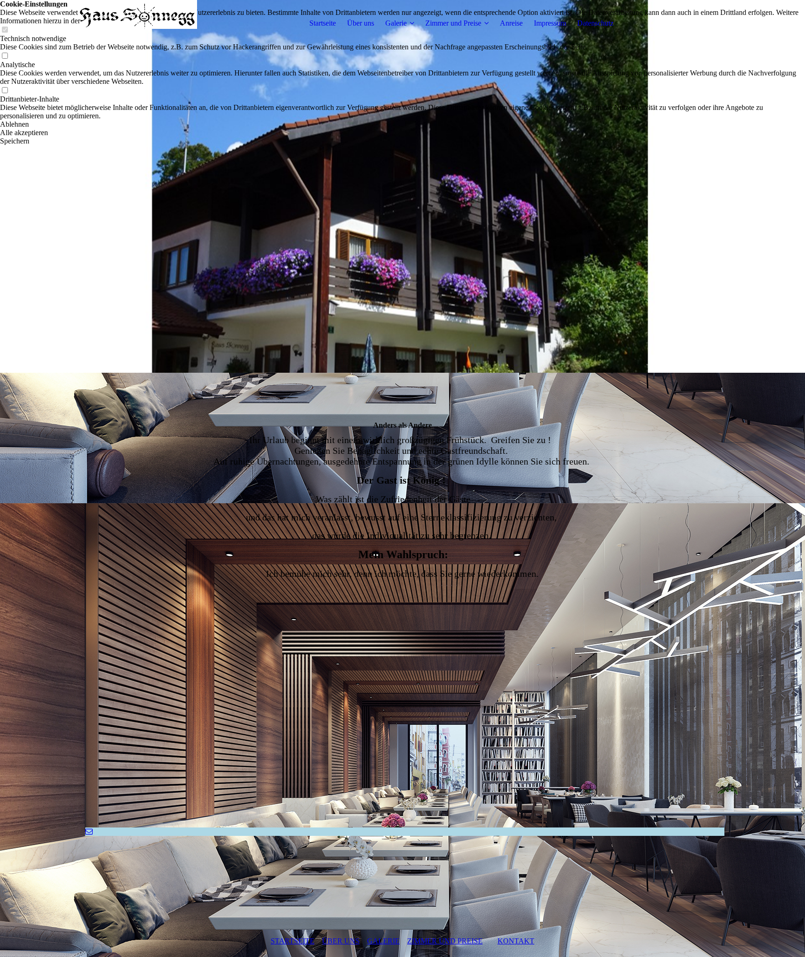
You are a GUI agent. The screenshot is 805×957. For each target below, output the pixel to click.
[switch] (4, 56)
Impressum (550, 23)
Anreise (511, 23)
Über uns (360, 23)
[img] (139, 23)
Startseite (322, 23)
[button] (402, 124)
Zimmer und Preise (453, 23)
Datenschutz (595, 23)
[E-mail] (89, 831)
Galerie (396, 23)
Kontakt (516, 941)
